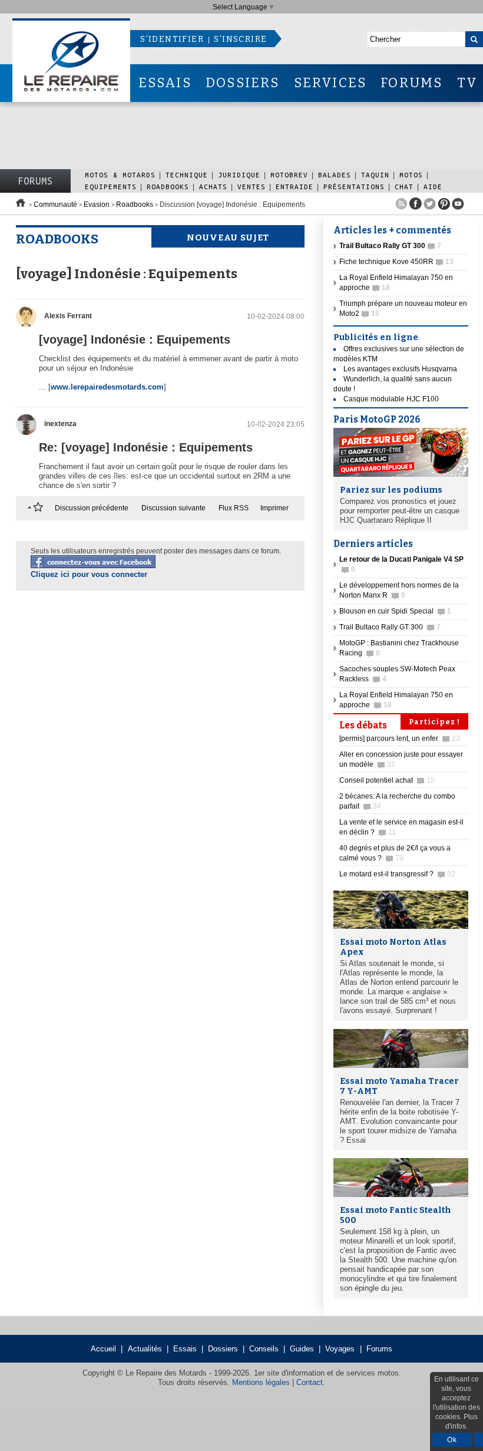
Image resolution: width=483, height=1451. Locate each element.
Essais (185, 1348)
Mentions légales (261, 1382)
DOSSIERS (243, 83)
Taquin (375, 175)
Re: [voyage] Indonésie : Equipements (146, 447)
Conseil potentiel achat (387, 780)
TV (467, 83)
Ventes (251, 186)
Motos (411, 175)
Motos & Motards (120, 175)
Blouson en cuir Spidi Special (395, 611)
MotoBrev (289, 175)
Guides (302, 1348)
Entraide (294, 186)
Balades (334, 175)
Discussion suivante (173, 508)
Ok (452, 1440)
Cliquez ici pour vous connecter (89, 574)
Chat (404, 186)
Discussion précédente (91, 508)
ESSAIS (164, 83)
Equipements (111, 186)
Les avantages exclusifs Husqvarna (400, 369)
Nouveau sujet (228, 237)
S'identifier (172, 39)
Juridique (239, 175)
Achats (213, 186)
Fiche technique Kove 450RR (396, 262)
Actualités (145, 1348)
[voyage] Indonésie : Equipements (134, 339)
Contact (309, 1382)
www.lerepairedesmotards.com (107, 386)
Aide (433, 186)
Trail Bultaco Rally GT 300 (390, 627)
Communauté (55, 204)
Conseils (264, 1348)
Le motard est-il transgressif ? (397, 874)
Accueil (103, 1348)
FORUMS (411, 83)
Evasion (97, 204)
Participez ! (434, 722)
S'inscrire (240, 39)
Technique (187, 175)
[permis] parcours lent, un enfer (399, 738)
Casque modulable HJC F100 (391, 399)
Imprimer (274, 508)
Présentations (354, 186)
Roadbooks (168, 186)
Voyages (340, 1348)
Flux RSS (234, 508)
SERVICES (330, 83)
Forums (35, 181)
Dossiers (223, 1348)
